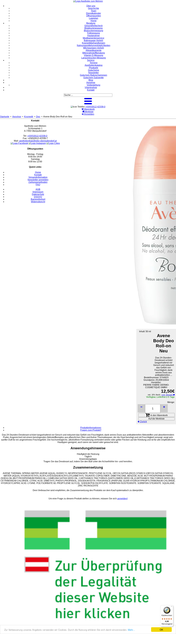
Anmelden (89, 114)
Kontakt (38, 175)
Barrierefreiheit (38, 199)
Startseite (4, 116)
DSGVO (38, 197)
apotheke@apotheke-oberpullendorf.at (38, 141)
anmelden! (122, 498)
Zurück (143, 421)
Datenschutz (38, 194)
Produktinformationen (90, 427)
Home (38, 172)
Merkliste (89, 111)
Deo (38, 116)
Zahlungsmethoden (37, 182)
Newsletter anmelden (38, 180)
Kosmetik (28, 116)
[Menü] (171, 607)
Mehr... (131, 629)
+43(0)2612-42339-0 (95, 107)
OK (161, 629)
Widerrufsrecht (38, 202)
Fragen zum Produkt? (90, 430)
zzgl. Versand (167, 395)
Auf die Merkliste (156, 419)
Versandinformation (37, 177)
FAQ (38, 184)
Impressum (38, 192)
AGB (38, 189)
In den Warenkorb (159, 415)
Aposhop (16, 116)
